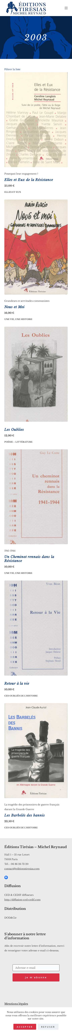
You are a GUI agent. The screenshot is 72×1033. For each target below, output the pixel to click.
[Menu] (66, 8)
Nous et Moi (14, 307)
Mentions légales (16, 1003)
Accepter (25, 1026)
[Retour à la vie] (36, 628)
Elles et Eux (12, 192)
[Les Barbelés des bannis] (36, 750)
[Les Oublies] (36, 374)
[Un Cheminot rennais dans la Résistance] (36, 496)
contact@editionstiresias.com (22, 868)
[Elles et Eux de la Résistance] (36, 119)
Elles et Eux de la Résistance (28, 180)
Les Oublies (14, 430)
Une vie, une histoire (18, 319)
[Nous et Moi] (36, 247)
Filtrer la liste (12, 69)
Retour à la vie (16, 683)
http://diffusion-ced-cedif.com (22, 899)
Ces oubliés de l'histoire (21, 695)
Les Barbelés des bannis (24, 815)
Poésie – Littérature (18, 442)
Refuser (48, 1026)
